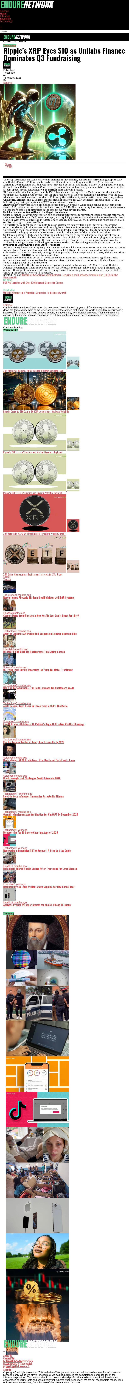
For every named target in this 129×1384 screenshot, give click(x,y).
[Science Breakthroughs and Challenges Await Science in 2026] (64, 968)
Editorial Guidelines (12, 1361)
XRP (14, 277)
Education (5, 18)
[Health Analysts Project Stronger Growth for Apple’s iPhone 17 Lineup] (64, 1215)
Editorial (7, 82)
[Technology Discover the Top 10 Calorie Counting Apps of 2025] (64, 1074)
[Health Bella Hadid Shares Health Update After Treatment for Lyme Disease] (64, 1145)
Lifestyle (5, 16)
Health (3, 13)
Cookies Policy (10, 1364)
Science (4, 11)
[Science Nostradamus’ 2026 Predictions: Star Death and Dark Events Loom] (64, 932)
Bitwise (35, 275)
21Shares (25, 275)
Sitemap (7, 1370)
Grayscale (44, 275)
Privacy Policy (10, 1367)
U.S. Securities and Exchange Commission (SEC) (83, 275)
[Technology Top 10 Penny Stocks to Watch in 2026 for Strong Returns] (64, 1286)
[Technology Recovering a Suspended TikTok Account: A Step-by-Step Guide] (64, 1109)
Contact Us (8, 1358)
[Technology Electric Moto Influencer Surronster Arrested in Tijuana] (64, 1003)
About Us (7, 1355)
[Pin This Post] (64, 169)
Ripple (53, 275)
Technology (6, 21)
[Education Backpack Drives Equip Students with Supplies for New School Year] (64, 1180)
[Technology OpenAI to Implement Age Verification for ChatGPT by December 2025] (64, 1038)
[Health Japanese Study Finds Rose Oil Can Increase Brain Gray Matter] (64, 1251)
